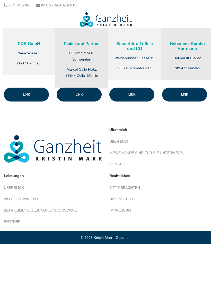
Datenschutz (122, 199)
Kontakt (117, 164)
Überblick (14, 187)
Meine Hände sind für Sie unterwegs (146, 153)
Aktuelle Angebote (23, 199)
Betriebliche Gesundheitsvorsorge (40, 210)
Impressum (120, 210)
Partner (12, 221)
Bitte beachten (124, 187)
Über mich (119, 141)
